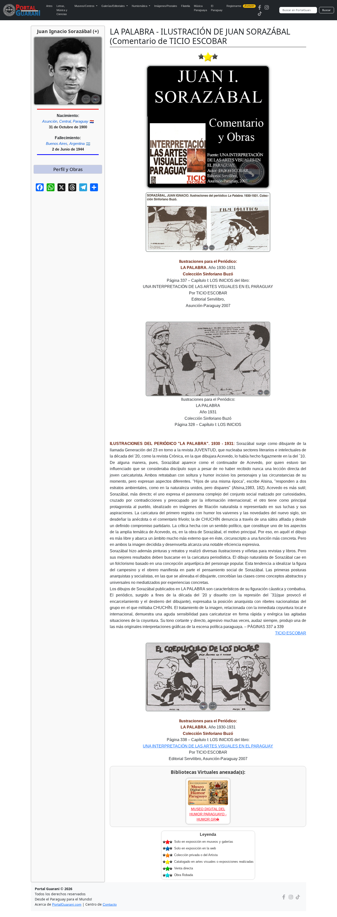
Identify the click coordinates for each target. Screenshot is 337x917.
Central (65, 121)
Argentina (77, 143)
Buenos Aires (56, 143)
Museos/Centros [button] (85, 5)
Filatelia (185, 5)
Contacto (110, 904)
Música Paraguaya (200, 8)
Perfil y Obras (68, 169)
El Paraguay (217, 8)
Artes (49, 5)
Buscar (326, 10)
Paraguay (80, 121)
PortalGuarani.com (66, 904)
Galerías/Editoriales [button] (113, 5)
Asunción (49, 121)
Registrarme (240, 5)
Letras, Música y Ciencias (61, 10)
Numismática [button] (140, 5)
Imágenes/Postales (165, 5)
